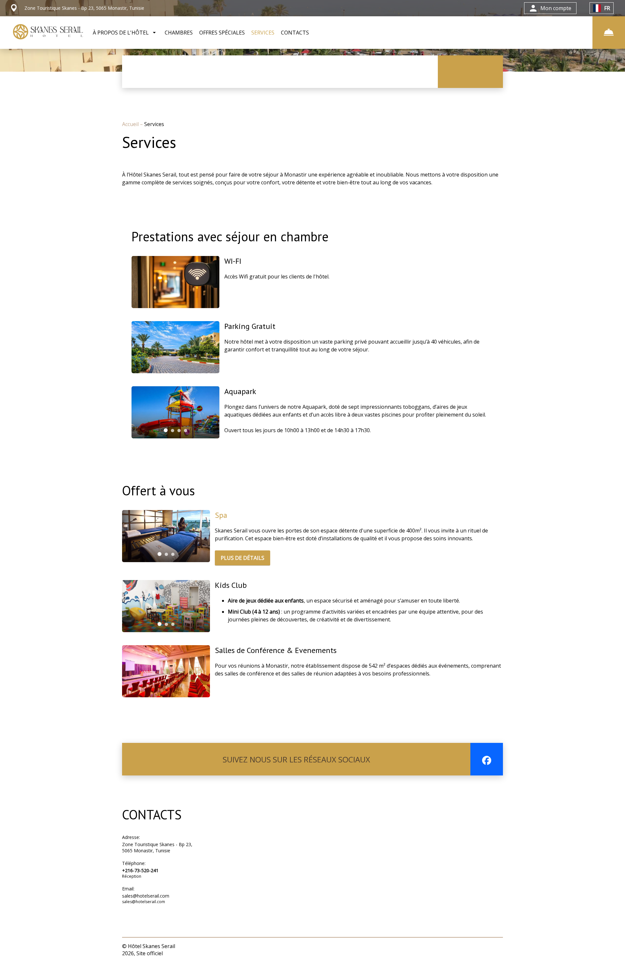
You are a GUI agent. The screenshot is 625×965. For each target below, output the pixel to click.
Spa (221, 515)
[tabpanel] (175, 412)
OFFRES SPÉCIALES (222, 32)
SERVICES (262, 32)
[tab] (166, 430)
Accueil (131, 124)
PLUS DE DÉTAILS (242, 557)
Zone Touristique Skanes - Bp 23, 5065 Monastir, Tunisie (157, 847)
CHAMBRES (179, 32)
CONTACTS (295, 32)
